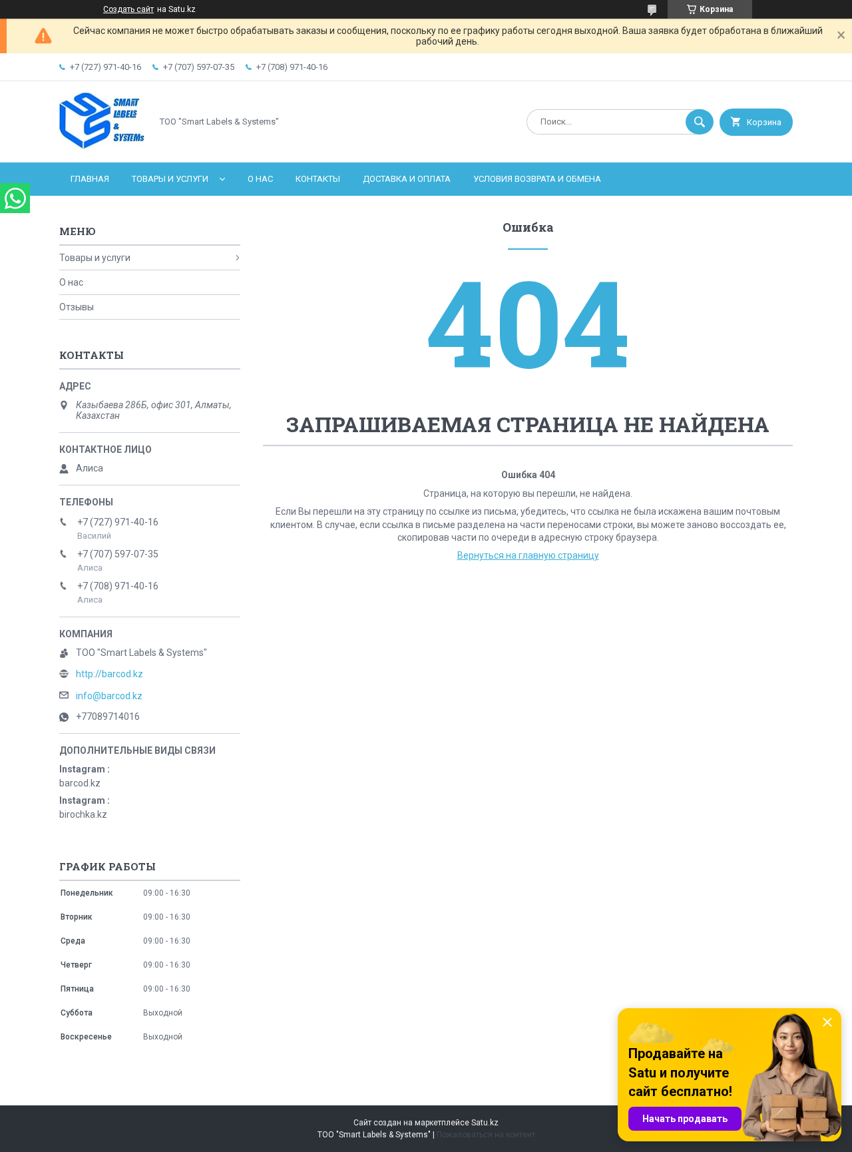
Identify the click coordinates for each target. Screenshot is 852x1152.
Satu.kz (485, 1122)
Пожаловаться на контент (486, 1134)
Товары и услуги (170, 179)
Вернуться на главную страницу (528, 555)
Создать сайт (128, 9)
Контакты (318, 179)
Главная (90, 179)
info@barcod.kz (109, 696)
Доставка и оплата (407, 179)
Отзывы (76, 307)
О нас (260, 179)
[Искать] (700, 122)
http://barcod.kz (109, 674)
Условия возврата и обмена (537, 179)
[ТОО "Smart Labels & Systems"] (101, 146)
